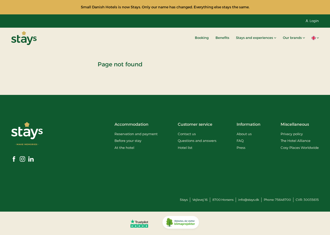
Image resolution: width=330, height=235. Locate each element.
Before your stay (127, 141)
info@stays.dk (248, 200)
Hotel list (185, 147)
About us (244, 134)
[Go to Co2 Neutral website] (181, 223)
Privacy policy (292, 134)
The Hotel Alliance (295, 141)
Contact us (187, 134)
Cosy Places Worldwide (300, 147)
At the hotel (124, 147)
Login (314, 21)
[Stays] (24, 38)
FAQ (240, 141)
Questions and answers (197, 141)
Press (241, 147)
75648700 (283, 200)
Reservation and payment (136, 134)
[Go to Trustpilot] (139, 223)
